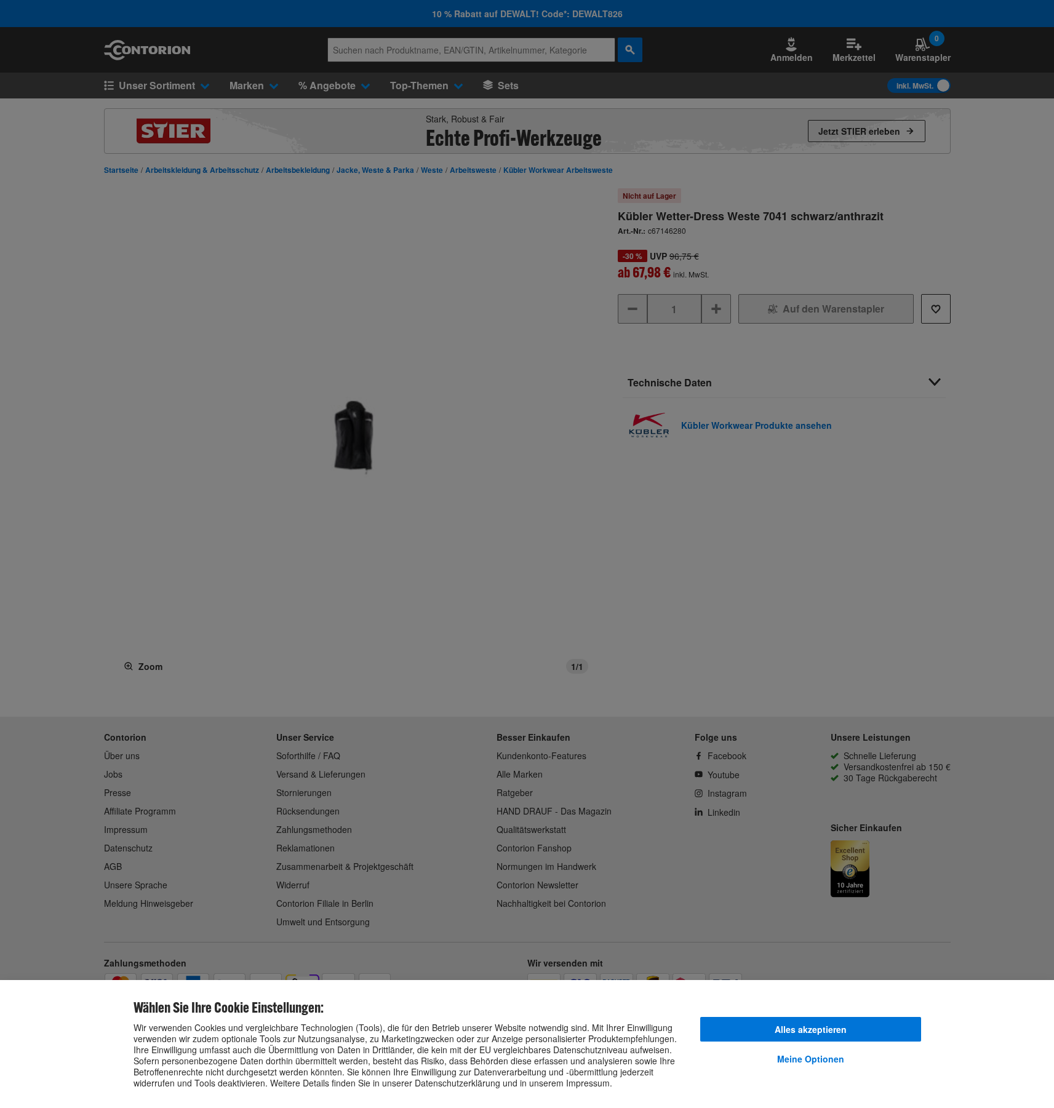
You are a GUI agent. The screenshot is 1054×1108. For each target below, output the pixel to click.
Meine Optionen (810, 1059)
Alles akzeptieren (811, 1029)
